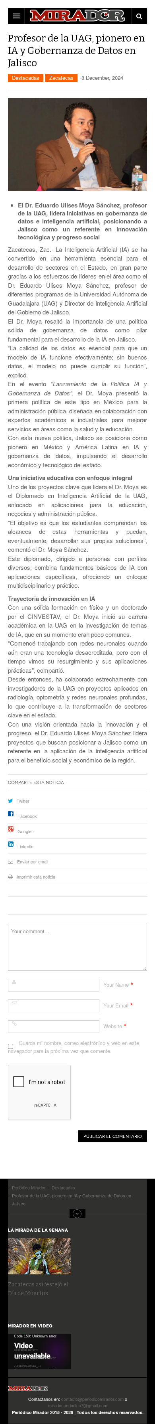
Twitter (23, 801)
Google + (26, 831)
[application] (39, 1351)
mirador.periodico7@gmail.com (77, 1405)
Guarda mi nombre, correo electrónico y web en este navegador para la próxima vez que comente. (73, 1047)
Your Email (115, 1005)
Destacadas (25, 77)
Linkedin (25, 846)
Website (112, 1026)
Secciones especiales (77, 1213)
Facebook (27, 816)
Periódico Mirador (28, 1391)
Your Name (116, 984)
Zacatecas (61, 77)
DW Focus (77, 16)
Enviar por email (32, 861)
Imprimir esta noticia (36, 876)
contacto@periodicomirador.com (92, 1399)
